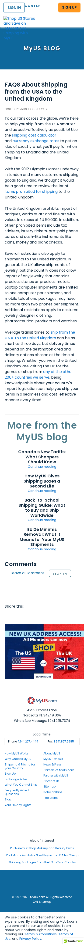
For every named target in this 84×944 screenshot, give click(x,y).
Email (36, 616)
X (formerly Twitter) (42, 828)
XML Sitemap (42, 902)
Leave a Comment (27, 573)
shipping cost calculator (34, 135)
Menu (76, 17)
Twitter (18, 616)
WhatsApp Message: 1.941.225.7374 (42, 720)
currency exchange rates (36, 141)
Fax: (61, 741)
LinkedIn (54, 616)
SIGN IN (14, 7)
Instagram (42, 823)
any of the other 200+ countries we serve (39, 374)
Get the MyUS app (42, 832)
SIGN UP (69, 7)
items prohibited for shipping (31, 191)
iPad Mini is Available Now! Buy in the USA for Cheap (42, 855)
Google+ (45, 616)
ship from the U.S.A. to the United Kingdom (40, 335)
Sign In (60, 574)
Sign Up (10, 774)
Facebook (9, 616)
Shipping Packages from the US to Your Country (42, 862)
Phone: (23, 741)
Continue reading (42, 466)
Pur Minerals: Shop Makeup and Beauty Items (42, 848)
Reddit (27, 616)
